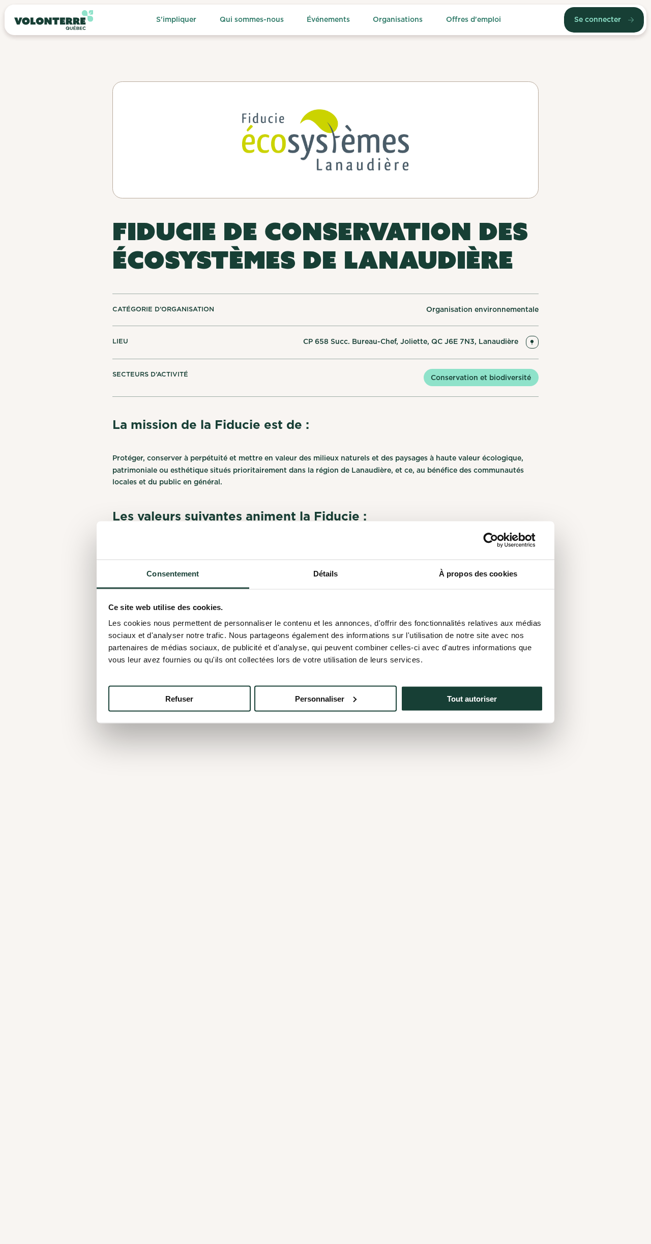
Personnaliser (319, 698)
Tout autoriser (472, 698)
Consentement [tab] (172, 573)
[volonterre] (53, 20)
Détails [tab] (325, 573)
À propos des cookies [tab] (478, 573)
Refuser (179, 698)
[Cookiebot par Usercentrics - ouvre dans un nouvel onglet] (498, 540)
